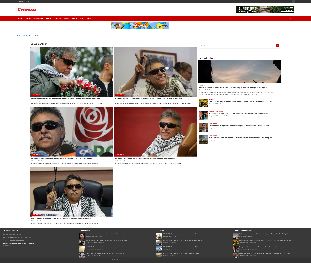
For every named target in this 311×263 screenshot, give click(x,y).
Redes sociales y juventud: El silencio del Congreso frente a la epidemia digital (233, 87)
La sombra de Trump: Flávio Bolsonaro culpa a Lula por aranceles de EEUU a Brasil (239, 126)
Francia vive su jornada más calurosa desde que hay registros (105, 253)
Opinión (74, 18)
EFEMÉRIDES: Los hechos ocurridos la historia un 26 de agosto (182, 253)
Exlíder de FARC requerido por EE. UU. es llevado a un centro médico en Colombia (61, 219)
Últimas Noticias (206, 58)
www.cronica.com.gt (7, 245)
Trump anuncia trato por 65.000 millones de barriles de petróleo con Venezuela (238, 113)
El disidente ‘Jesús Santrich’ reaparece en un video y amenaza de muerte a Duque (61, 159)
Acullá (89, 18)
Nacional (48, 18)
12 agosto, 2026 (90, 236)
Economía (28, 18)
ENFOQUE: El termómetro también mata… (99, 247)
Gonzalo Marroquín (99, 249)
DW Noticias (222, 103)
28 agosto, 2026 (167, 242)
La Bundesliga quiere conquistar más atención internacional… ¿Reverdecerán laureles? (241, 101)
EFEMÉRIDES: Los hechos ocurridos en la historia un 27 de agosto (183, 247)
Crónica (42, 101)
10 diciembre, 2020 (120, 161)
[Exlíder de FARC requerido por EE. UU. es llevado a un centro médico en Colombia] (71, 192)
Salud (81, 18)
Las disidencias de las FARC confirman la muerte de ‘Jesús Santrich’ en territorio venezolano (65, 99)
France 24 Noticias (224, 116)
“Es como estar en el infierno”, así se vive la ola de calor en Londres (106, 240)
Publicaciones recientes (244, 231)
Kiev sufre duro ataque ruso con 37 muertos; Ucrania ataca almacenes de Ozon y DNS (241, 138)
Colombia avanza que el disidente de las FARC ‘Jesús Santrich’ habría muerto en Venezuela (149, 99)
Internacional (38, 18)
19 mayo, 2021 (35, 101)
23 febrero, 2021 (35, 161)
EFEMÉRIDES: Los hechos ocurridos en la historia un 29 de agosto (183, 234)
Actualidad (85, 231)
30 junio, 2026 (89, 249)
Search (277, 45)
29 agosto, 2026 (203, 90)
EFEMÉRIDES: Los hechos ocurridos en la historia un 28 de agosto (183, 240)
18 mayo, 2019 (35, 220)
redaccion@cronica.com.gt (17, 240)
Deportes (58, 18)
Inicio (20, 18)
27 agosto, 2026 (167, 249)
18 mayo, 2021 (119, 101)
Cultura (66, 18)
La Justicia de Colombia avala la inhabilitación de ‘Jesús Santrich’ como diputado (145, 159)
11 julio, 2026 (89, 242)
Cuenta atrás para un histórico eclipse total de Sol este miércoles (106, 234)
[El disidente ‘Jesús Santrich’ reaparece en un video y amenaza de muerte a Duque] (71, 132)
